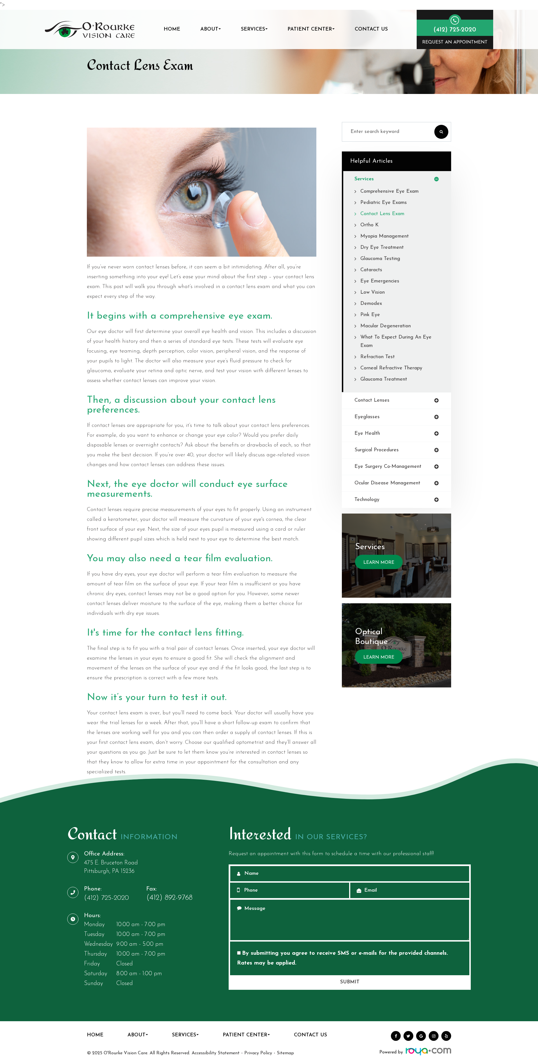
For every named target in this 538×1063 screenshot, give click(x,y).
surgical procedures (376, 450)
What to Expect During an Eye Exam (396, 341)
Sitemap (285, 1053)
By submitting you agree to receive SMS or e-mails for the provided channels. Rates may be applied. (342, 958)
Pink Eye (370, 314)
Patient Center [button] (309, 29)
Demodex (371, 303)
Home (172, 29)
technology (366, 499)
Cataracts (371, 270)
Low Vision (372, 292)
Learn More (378, 562)
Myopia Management (384, 236)
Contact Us (371, 29)
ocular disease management (387, 483)
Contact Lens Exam (382, 214)
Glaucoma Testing (380, 258)
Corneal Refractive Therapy (391, 368)
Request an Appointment (455, 42)
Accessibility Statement (216, 1053)
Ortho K (369, 225)
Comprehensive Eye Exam (389, 191)
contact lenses (371, 400)
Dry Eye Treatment (382, 247)
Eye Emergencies (379, 281)
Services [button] (253, 29)
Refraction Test (377, 357)
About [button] (209, 29)
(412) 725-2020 (106, 897)
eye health (367, 433)
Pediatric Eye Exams (383, 202)
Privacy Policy (258, 1053)
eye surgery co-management (387, 466)
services (364, 179)
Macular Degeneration (385, 326)
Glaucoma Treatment (383, 379)
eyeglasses (367, 417)
